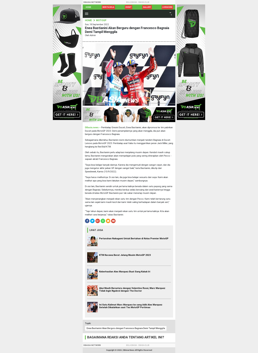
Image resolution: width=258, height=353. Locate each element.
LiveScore (167, 7)
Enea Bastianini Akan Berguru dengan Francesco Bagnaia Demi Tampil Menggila (126, 328)
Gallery (147, 7)
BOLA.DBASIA (131, 2)
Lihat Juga (96, 230)
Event (129, 7)
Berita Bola (108, 7)
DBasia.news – (93, 127)
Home (88, 7)
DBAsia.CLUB (143, 2)
